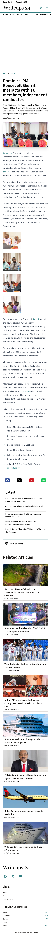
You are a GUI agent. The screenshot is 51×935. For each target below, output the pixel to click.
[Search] (41, 8)
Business (44, 14)
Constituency (13, 467)
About (5, 892)
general (6, 171)
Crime (35, 14)
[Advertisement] (25, 43)
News (12, 14)
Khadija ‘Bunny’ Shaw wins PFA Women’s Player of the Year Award (25, 530)
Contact (6, 896)
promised (26, 391)
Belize (19, 14)
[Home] (4, 73)
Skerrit (36, 319)
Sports (27, 14)
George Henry (16, 543)
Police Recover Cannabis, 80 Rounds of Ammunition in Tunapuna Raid (20, 522)
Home (5, 14)
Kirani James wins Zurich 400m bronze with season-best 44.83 (23, 515)
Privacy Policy (8, 899)
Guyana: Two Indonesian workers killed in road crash (24, 507)
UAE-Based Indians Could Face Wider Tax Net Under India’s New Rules (23, 500)
